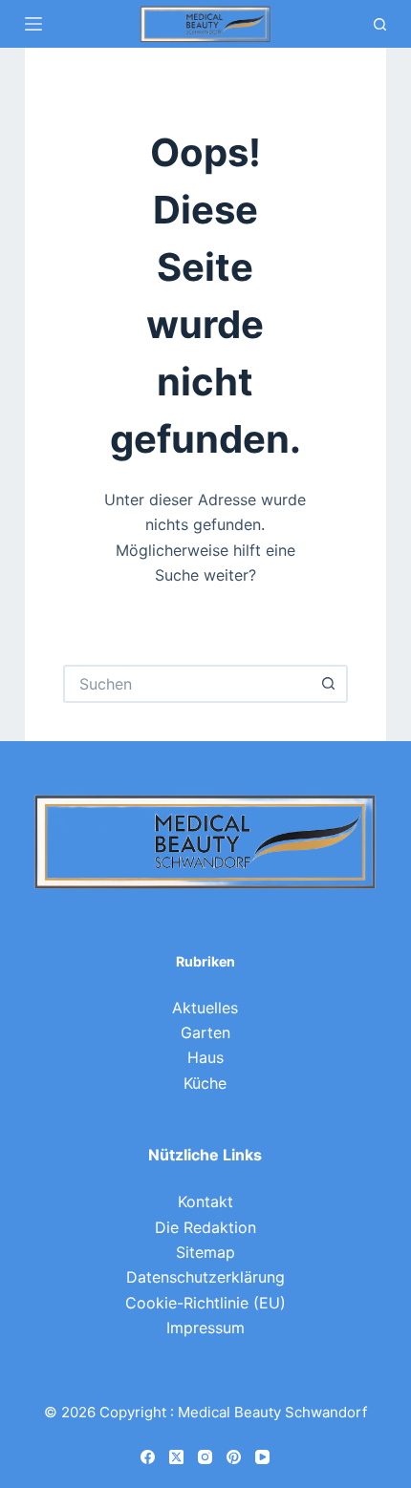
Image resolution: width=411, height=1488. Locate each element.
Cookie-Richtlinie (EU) (205, 1302)
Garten (205, 1032)
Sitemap (205, 1252)
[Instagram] (205, 1457)
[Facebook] (148, 1457)
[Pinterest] (234, 1457)
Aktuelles (205, 1007)
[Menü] (33, 23)
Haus (205, 1057)
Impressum (205, 1327)
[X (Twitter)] (176, 1457)
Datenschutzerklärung (205, 1276)
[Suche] (380, 24)
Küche (205, 1083)
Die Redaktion (205, 1227)
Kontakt (205, 1201)
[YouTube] (262, 1457)
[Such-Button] (329, 684)
